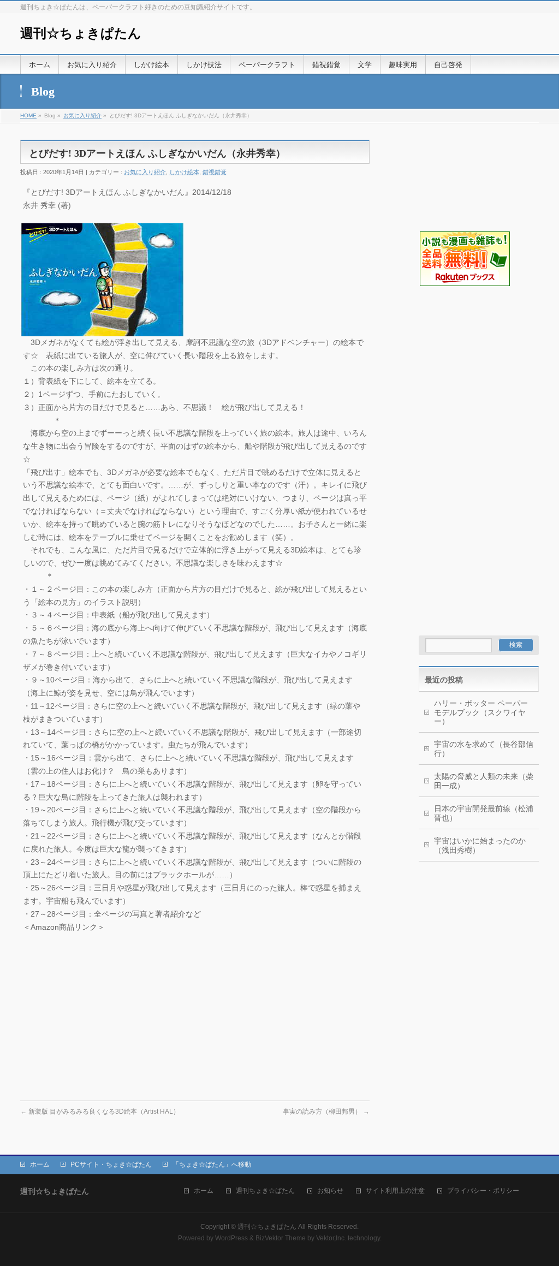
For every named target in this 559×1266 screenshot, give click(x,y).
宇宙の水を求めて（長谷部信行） (483, 749)
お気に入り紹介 (82, 115)
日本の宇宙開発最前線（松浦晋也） (483, 813)
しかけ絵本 (184, 172)
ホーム (40, 1164)
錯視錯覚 (215, 172)
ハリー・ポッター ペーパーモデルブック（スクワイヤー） (481, 712)
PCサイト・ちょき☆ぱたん (111, 1164)
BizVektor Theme (280, 1238)
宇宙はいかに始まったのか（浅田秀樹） (480, 845)
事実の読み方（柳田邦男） (326, 1111)
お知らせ (330, 1190)
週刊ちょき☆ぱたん (265, 1190)
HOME (28, 115)
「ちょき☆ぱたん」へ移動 (212, 1164)
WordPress (231, 1238)
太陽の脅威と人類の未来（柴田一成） (483, 781)
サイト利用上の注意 (395, 1190)
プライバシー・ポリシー (483, 1190)
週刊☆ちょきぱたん (80, 33)
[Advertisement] (473, 341)
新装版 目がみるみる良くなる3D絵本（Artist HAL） (100, 1111)
